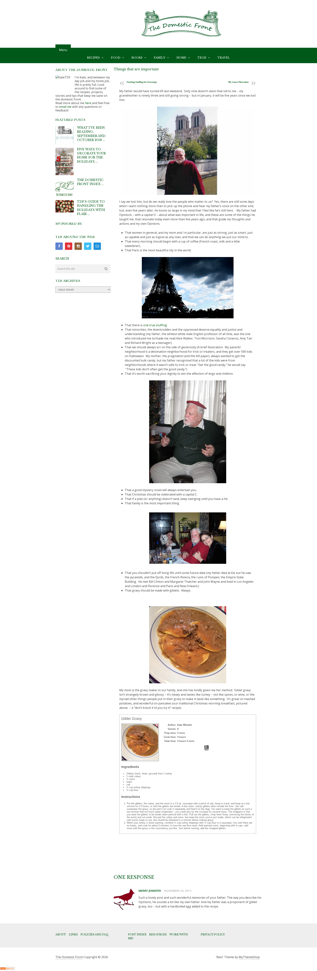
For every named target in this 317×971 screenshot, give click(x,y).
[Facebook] (59, 246)
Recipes (93, 57)
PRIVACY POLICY (213, 934)
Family (159, 57)
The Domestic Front (69, 957)
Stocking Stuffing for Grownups (142, 82)
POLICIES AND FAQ (94, 934)
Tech (201, 57)
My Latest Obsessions (238, 82)
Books (137, 57)
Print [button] (206, 749)
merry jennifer (150, 890)
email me (65, 107)
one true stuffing (155, 325)
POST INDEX (137, 934)
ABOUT (60, 934)
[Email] (97, 246)
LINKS (73, 934)
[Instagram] (78, 246)
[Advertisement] (186, 864)
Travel (223, 57)
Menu (63, 50)
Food (115, 57)
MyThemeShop (249, 957)
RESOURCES (158, 934)
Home (181, 57)
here (88, 103)
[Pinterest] (68, 246)
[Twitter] (87, 246)
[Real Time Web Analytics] (7, 969)
